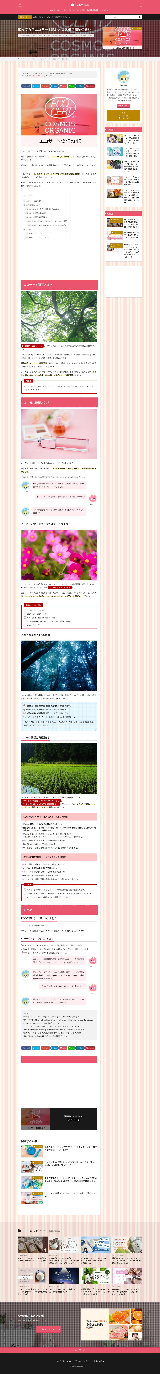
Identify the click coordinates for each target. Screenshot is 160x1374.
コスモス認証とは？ (32, 205)
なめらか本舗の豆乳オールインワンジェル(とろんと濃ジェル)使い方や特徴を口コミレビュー (70, 1163)
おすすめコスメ (69, 10)
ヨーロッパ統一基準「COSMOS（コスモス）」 (44, 209)
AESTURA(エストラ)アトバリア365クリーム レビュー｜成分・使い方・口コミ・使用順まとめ (96, 1260)
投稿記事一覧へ (122, 105)
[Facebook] (26, 86)
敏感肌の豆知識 (92, 10)
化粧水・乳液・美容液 (116, 220)
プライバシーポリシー (36, 76)
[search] (140, 17)
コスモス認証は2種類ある (36, 217)
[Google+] (45, 86)
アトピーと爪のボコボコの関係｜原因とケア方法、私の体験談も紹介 (131, 181)
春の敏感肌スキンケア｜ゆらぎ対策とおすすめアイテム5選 (131, 234)
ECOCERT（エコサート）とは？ (39, 233)
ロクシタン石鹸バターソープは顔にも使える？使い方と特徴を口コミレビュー (131, 139)
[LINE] (71, 86)
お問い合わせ (99, 1361)
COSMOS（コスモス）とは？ (38, 237)
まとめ (27, 229)
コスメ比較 (81, 10)
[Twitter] (36, 86)
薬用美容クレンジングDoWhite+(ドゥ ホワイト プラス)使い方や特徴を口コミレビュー (71, 1148)
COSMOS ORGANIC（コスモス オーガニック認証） (48, 221)
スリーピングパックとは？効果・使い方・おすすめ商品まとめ (63, 1290)
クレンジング (38, 1146)
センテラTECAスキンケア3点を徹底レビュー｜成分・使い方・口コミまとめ (131, 223)
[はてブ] (54, 86)
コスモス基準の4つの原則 (36, 213)
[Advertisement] (59, 258)
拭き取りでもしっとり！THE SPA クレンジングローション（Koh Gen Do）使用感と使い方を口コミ (126, 1260)
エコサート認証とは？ (32, 201)
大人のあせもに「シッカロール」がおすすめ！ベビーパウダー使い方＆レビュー (131, 152)
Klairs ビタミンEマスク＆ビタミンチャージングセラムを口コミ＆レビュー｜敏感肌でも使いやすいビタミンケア (132, 251)
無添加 (40, 17)
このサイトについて (63, 1361)
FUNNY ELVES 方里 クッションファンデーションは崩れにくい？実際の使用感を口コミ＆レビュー (32, 1291)
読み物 (90, 35)
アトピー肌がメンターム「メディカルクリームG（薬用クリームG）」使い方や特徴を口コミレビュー (131, 196)
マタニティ (104, 10)
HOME (22, 59)
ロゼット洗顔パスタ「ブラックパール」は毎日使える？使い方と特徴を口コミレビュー (131, 166)
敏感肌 (35, 17)
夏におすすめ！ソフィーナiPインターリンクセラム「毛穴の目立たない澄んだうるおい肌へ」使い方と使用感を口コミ (71, 1179)
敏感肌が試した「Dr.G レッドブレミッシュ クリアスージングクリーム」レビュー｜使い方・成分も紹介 (96, 1291)
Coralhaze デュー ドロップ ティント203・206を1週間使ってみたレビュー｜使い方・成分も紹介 (127, 1291)
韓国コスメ (67, 17)
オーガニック (48, 17)
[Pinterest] (90, 86)
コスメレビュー (55, 10)
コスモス (85, 35)
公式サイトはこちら (48, 1329)
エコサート (70, 35)
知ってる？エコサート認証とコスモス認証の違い (54, 59)
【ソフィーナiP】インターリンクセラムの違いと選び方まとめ (71, 1194)
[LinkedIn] (80, 86)
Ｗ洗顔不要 (58, 17)
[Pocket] (63, 86)
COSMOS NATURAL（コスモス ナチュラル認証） (47, 225)
